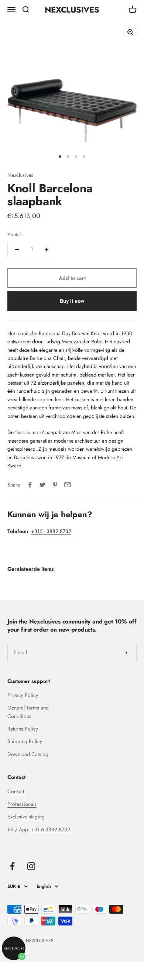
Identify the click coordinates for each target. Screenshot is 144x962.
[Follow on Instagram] (31, 866)
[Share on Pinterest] (55, 484)
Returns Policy (22, 728)
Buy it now (72, 301)
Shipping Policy (24, 741)
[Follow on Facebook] (12, 866)
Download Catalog (27, 754)
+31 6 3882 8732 (50, 829)
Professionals (22, 804)
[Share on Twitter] (42, 484)
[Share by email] (67, 484)
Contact (15, 791)
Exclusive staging (26, 816)
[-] (17, 249)
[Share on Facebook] (30, 484)
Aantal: (14, 234)
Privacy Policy (22, 695)
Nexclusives (20, 175)
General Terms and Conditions (28, 711)
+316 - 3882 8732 (51, 531)
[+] (46, 249)
